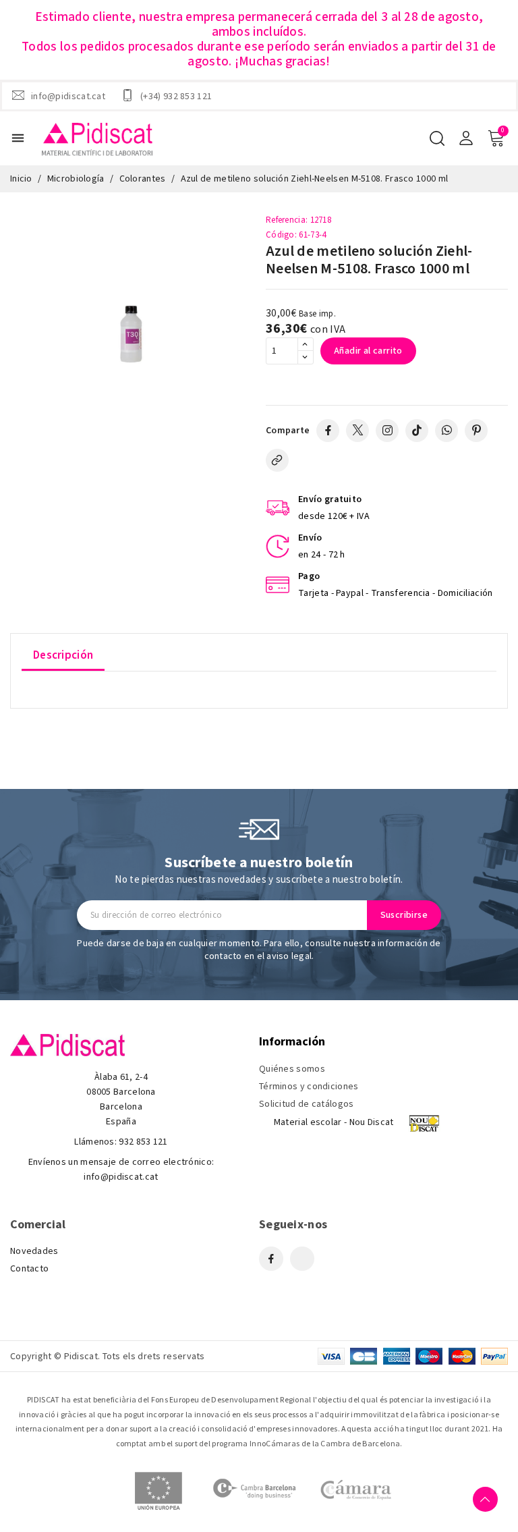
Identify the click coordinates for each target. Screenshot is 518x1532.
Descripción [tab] (63, 655)
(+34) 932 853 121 (176, 96)
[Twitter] (357, 430)
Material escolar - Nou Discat (334, 1122)
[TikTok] (416, 430)
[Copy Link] (277, 460)
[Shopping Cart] (496, 138)
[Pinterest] (476, 430)
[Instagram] (387, 430)
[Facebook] (327, 430)
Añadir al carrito (368, 351)
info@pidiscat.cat (68, 96)
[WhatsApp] (446, 430)
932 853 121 (143, 1142)
